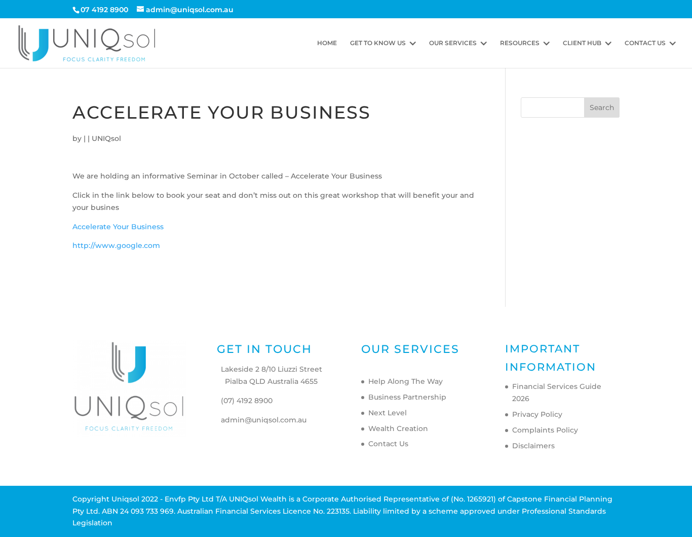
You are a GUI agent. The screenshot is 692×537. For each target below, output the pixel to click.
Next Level (387, 412)
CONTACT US (645, 43)
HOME (327, 43)
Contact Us (388, 443)
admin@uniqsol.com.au (263, 419)
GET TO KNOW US (378, 43)
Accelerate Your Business (118, 226)
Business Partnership (407, 397)
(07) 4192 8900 (247, 400)
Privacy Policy (537, 414)
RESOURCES (520, 43)
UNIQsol (106, 138)
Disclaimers (533, 445)
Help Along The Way (405, 381)
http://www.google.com (116, 245)
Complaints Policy (545, 430)
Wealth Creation (398, 428)
